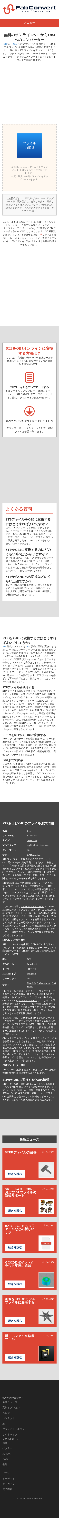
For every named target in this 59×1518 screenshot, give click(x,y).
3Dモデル (32, 840)
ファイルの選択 (29, 145)
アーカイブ (8, 1484)
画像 (4, 1443)
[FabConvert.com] (29, 9)
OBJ (15, 44)
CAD (5, 1459)
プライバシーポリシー (14, 1429)
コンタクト (8, 1418)
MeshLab (31, 983)
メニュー (29, 22)
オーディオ (8, 1478)
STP (5, 44)
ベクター (7, 1448)
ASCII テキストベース (32, 906)
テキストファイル (28, 1000)
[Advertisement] (29, 92)
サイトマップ (9, 1434)
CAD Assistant (33, 855)
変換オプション (11, 1407)
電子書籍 (7, 1489)
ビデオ (6, 1473)
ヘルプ (6, 1413)
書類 (4, 1464)
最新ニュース (29, 1139)
